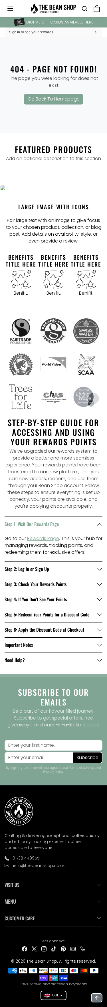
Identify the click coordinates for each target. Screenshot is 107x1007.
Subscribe (87, 757)
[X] (34, 948)
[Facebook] (24, 948)
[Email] (73, 948)
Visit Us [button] (12, 884)
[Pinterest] (63, 948)
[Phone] (83, 948)
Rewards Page (43, 538)
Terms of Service (81, 767)
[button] (16, 8)
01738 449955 (25, 858)
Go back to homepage (54, 99)
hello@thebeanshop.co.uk (38, 865)
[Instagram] (44, 948)
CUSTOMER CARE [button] (20, 918)
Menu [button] (10, 901)
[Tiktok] (53, 948)
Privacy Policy (53, 771)
